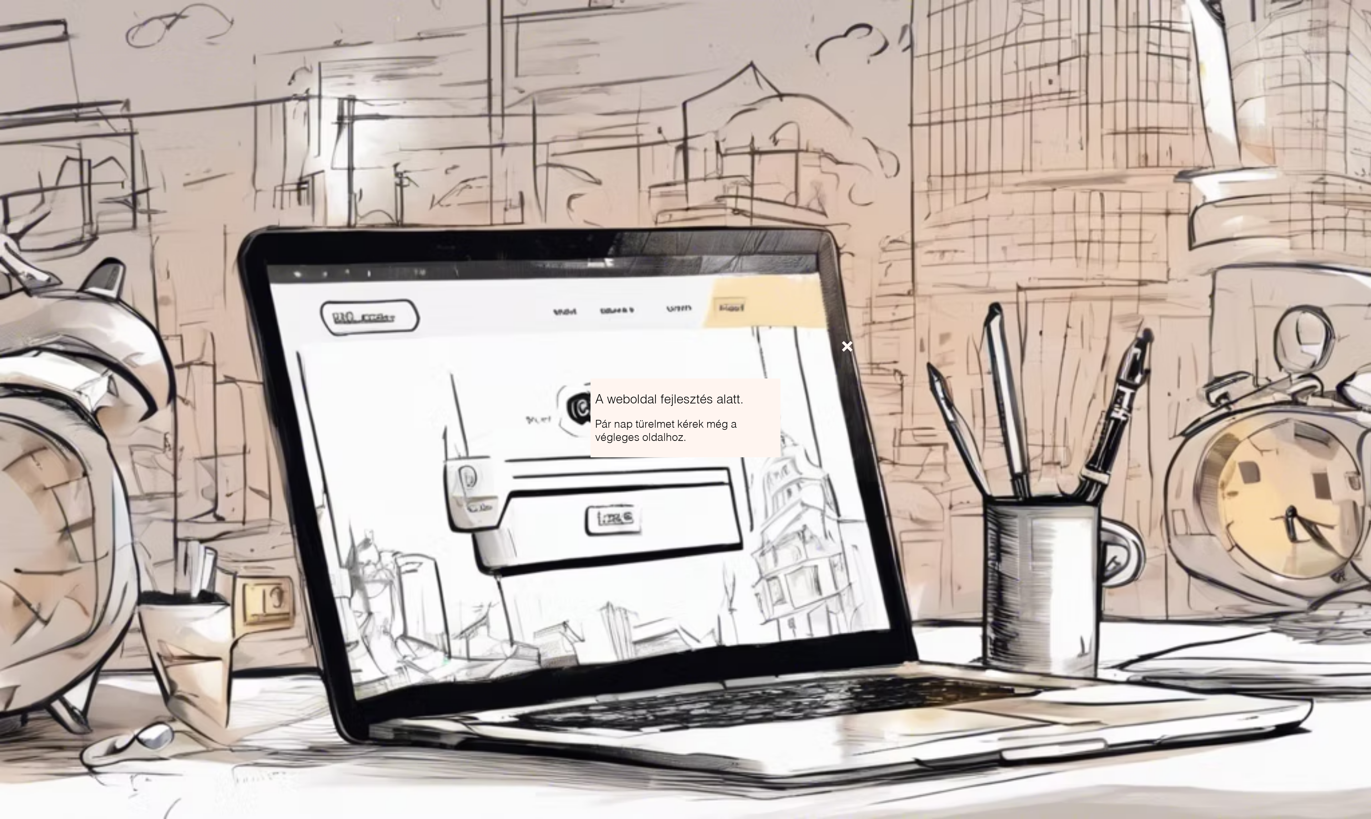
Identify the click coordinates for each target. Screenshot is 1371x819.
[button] (847, 346)
